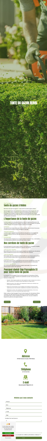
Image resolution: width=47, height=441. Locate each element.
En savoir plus (7, 301)
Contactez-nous (37, 301)
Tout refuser (8, 435)
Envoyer (23, 437)
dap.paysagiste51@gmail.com (26, 385)
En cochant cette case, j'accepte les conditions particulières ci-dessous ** (23, 434)
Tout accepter (8, 433)
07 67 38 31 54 (25, 371)
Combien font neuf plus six (11, 418)
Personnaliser (8, 438)
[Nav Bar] (44, 2)
